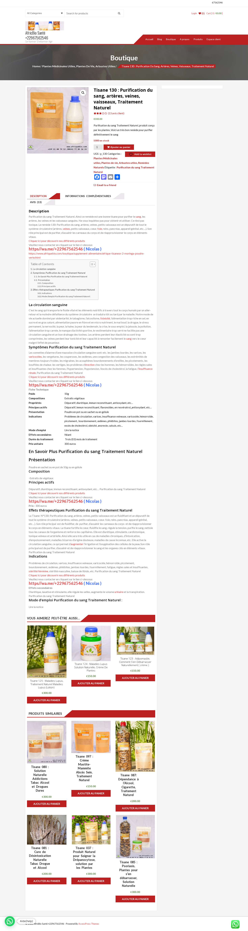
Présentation (44, 280)
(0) (203, 13)
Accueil (149, 39)
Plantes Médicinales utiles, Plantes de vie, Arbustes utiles (78, 66)
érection (90, 364)
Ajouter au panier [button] (46, 700)
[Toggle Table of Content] (91, 264)
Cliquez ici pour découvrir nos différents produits (57, 240)
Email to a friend (106, 185)
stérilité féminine (38, 571)
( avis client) (116, 113)
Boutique (171, 39)
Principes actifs (49, 286)
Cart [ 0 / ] (214, 13)
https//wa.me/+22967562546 (56, 248)
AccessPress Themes (88, 923)
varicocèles (35, 356)
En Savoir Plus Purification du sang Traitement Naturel (62, 276)
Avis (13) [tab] (35, 202)
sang (138, 216)
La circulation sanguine (44, 269)
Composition (47, 283)
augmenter (77, 544)
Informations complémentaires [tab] (87, 196)
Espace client (214, 39)
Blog (159, 39)
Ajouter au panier (120, 147)
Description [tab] (38, 196)
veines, (67, 228)
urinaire (119, 591)
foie (99, 228)
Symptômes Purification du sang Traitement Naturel (59, 273)
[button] (83, 93)
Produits (198, 39)
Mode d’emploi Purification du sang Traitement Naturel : (66, 296)
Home (36, 66)
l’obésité (105, 318)
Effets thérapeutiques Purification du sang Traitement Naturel (64, 289)
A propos (184, 39)
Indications (47, 293)
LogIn (194, 13)
